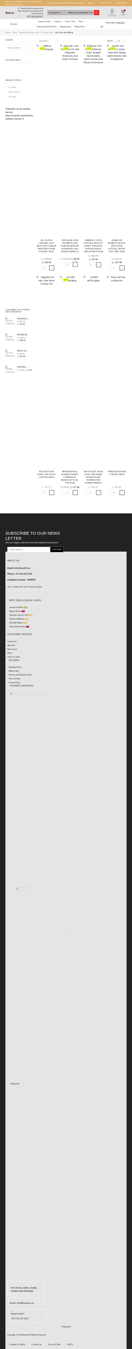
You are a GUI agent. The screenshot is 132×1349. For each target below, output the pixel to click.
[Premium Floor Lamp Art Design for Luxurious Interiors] (9, 339)
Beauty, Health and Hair (29, 32)
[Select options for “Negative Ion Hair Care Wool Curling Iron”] (51, 492)
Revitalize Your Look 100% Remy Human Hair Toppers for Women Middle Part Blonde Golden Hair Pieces (93, 481)
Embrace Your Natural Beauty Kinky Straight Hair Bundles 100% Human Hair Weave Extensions (93, 248)
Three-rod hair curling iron (117, 472)
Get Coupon (64, 3)
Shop (15, 32)
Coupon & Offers (44, 21)
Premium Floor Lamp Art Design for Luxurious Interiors (23, 335)
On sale (12, 97)
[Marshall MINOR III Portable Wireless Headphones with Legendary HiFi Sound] (9, 323)
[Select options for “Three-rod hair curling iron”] (122, 492)
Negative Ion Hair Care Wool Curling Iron (46, 474)
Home (8, 32)
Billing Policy (80, 27)
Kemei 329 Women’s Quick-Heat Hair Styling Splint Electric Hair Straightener (117, 247)
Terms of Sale (70, 21)
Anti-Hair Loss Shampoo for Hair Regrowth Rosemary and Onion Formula (70, 246)
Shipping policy (65, 27)
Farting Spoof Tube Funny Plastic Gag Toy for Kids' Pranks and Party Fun (23, 367)
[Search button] (96, 12)
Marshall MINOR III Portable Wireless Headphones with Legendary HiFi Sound (23, 318)
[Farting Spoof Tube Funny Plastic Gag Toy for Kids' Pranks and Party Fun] (9, 372)
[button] (48, 3)
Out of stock (14, 92)
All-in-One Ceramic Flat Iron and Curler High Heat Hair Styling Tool (46, 246)
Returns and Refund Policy (46, 27)
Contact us (58, 21)
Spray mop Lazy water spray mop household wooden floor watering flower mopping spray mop (23, 351)
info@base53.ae (22, 568)
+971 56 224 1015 (23, 574)
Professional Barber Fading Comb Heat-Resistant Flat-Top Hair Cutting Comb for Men (70, 480)
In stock (12, 87)
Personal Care (47, 32)
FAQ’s (80, 21)
